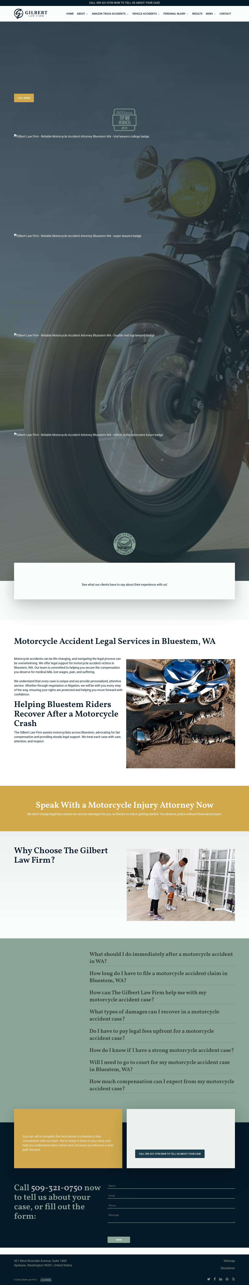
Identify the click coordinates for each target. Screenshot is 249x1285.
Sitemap (229, 1261)
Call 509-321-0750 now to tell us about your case (124, 2)
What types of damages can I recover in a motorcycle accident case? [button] (154, 1015)
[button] (24, 98)
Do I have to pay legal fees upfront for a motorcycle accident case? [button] (151, 1035)
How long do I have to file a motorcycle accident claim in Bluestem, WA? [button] (158, 977)
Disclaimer (228, 1268)
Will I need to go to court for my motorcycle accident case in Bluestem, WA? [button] (159, 1066)
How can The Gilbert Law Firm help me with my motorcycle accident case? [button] (147, 996)
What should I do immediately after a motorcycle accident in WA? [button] (161, 958)
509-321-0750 (56, 1188)
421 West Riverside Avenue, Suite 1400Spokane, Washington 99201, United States (43, 1263)
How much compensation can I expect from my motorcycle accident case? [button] (161, 1085)
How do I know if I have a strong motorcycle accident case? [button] (161, 1050)
